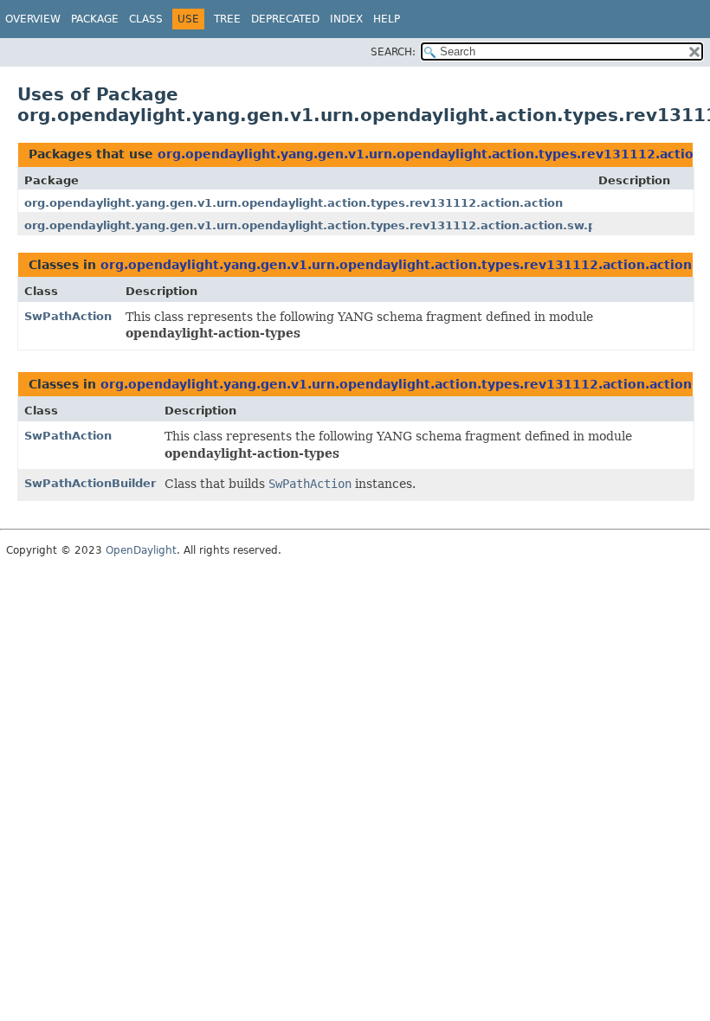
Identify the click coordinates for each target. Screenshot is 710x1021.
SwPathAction (68, 316)
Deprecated (285, 19)
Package (95, 19)
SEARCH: (393, 52)
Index (346, 19)
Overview (33, 19)
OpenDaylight (141, 550)
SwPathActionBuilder (90, 483)
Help (386, 19)
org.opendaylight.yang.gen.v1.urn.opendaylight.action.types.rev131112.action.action (293, 202)
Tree (227, 19)
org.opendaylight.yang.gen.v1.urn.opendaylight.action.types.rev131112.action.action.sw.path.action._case (362, 225)
